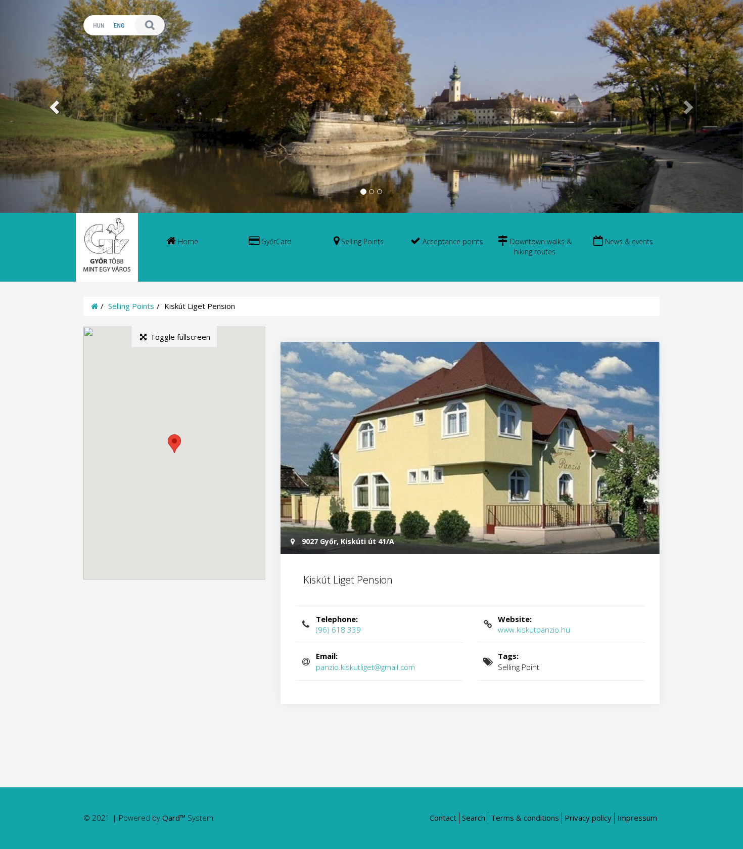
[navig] (182, 247)
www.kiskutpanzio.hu (534, 624)
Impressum (637, 818)
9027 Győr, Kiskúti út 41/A (347, 541)
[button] (56, 106)
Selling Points (131, 306)
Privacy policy (588, 818)
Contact (443, 818)
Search (473, 818)
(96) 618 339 (338, 624)
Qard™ (173, 818)
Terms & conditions (525, 818)
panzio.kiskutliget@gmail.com (365, 661)
